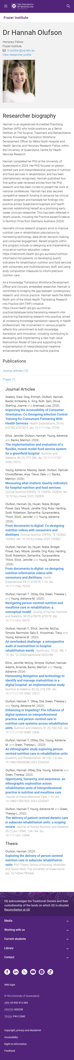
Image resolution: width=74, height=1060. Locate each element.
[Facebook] (7, 972)
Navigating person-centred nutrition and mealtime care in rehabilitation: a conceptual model (34, 607)
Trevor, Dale (38, 474)
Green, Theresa (14, 774)
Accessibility (11, 1037)
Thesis (9, 379)
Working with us (14, 929)
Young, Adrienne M (42, 809)
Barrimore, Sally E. (27, 633)
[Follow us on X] (24, 972)
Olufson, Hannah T (17, 809)
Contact (9, 957)
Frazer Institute (16, 17)
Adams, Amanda (15, 667)
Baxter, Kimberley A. (17, 401)
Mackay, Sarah (36, 470)
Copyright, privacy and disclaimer (22, 1030)
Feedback (9, 1050)
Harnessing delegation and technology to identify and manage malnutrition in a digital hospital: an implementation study (35, 680)
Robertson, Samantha (26, 512)
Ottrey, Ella (37, 594)
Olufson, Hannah (52, 397)
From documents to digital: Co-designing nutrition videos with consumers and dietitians (34, 530)
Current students (15, 939)
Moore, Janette (30, 508)
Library (8, 948)
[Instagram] (42, 972)
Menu (5, 6)
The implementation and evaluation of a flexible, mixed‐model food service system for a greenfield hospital (35, 449)
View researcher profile (17, 54)
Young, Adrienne (57, 435)
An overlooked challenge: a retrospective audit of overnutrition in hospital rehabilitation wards (34, 646)
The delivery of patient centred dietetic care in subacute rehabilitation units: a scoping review (36, 822)
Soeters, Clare (13, 397)
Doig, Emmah (32, 397)
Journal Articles (15, 370)
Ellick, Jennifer (14, 435)
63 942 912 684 (19, 1002)
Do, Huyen (34, 504)
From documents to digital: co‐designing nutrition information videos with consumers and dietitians (34, 573)
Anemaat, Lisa (42, 405)
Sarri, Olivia (53, 401)
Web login (9, 984)
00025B (18, 1009)
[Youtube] (33, 972)
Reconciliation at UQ (17, 909)
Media (8, 920)
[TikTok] (50, 972)
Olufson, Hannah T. (17, 594)
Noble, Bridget (50, 504)
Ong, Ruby (47, 508)
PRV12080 (19, 1016)
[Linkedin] (16, 972)
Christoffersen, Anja (17, 474)
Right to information (15, 1044)
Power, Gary (12, 508)
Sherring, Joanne (16, 405)
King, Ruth (38, 401)
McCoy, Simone (34, 663)
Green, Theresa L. (56, 594)
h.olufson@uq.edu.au (21, 50)
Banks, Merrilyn (20, 440)
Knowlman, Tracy (51, 633)
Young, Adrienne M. (23, 598)
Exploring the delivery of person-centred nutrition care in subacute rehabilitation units (34, 860)
